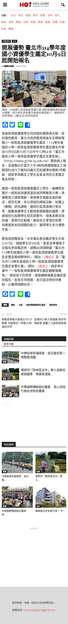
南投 (3, 22)
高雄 (33, 22)
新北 (20, 15)
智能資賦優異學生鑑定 (36, 305)
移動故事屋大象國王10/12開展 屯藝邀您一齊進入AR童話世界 (17, 323)
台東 (3, 28)
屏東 (40, 22)
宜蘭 (54, 22)
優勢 (13, 305)
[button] (63, 5)
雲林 (11, 22)
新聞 (4, 362)
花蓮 (62, 22)
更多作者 (9, 344)
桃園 (28, 15)
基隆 (47, 22)
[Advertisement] (34, 552)
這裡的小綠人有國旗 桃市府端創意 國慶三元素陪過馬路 (50, 321)
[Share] (27, 125)
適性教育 (53, 305)
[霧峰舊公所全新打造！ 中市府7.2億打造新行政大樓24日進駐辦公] (50, 497)
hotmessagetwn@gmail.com (39, 610)
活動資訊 (6, 41)
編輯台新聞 (9, 66)
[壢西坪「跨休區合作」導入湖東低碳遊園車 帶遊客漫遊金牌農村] (10, 374)
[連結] (48, 257)
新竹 (35, 15)
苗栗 (42, 15)
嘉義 (18, 22)
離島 (11, 28)
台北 (13, 15)
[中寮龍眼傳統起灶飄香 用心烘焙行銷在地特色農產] (10, 391)
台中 (50, 15)
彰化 (57, 15)
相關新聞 (9, 339)
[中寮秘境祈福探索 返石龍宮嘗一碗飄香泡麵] (10, 357)
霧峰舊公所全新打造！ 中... (50, 510)
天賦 (20, 305)
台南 (25, 22)
